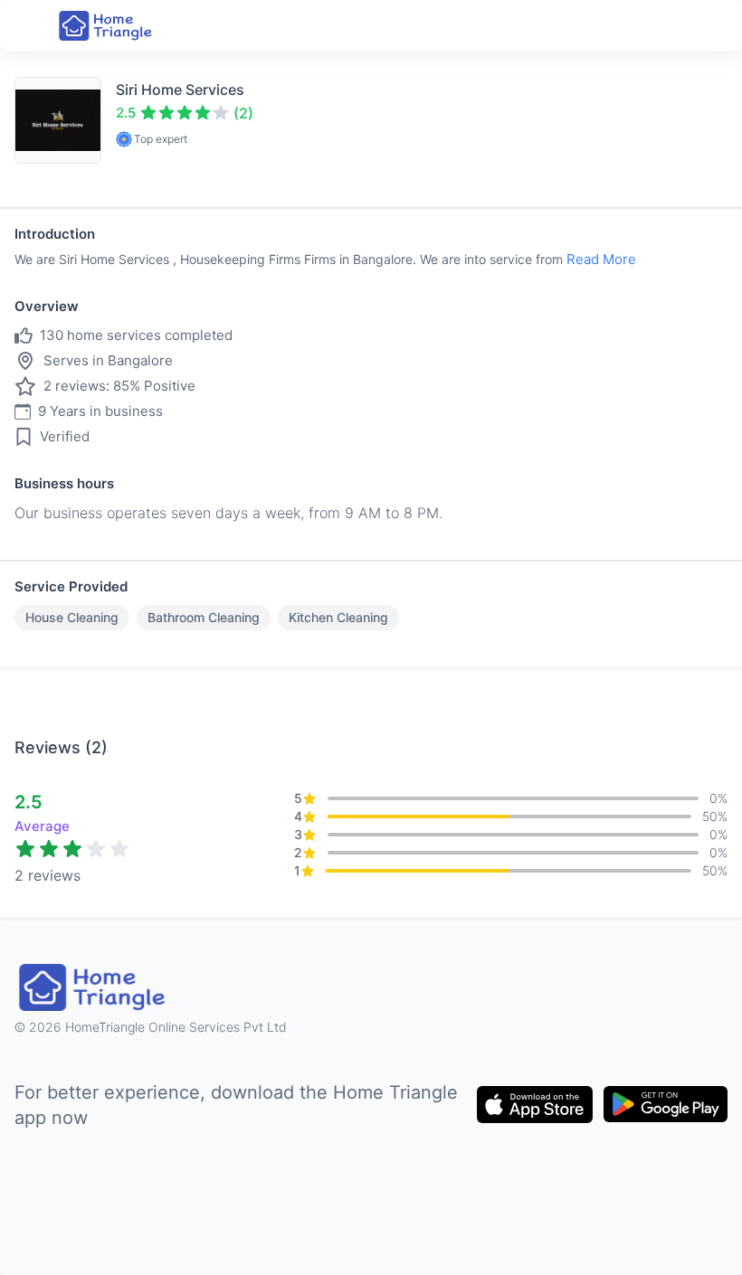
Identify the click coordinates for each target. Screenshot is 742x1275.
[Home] (106, 26)
